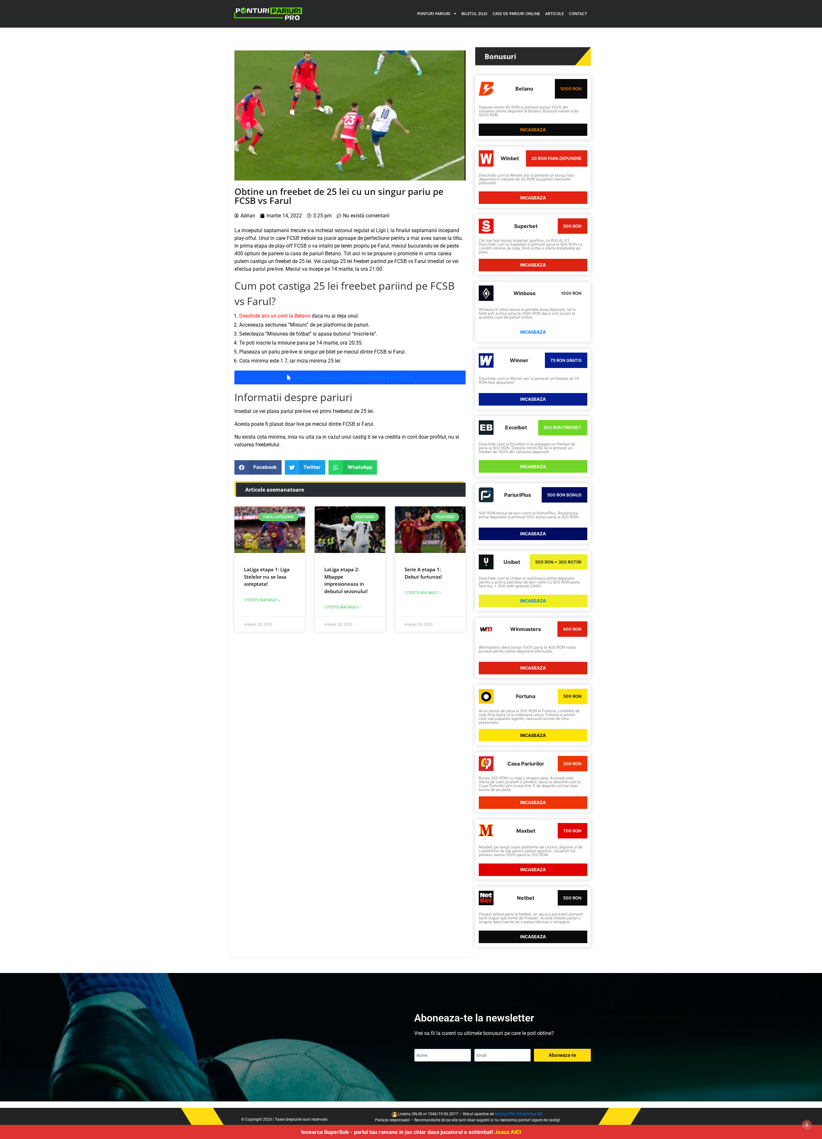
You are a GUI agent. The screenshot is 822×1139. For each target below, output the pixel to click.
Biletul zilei (474, 13)
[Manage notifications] (807, 1125)
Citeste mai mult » (262, 600)
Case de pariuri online (516, 13)
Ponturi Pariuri (433, 13)
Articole (554, 13)
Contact (578, 13)
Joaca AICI (507, 1132)
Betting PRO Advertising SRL (519, 1114)
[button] (258, 467)
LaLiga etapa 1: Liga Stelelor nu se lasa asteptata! (267, 576)
